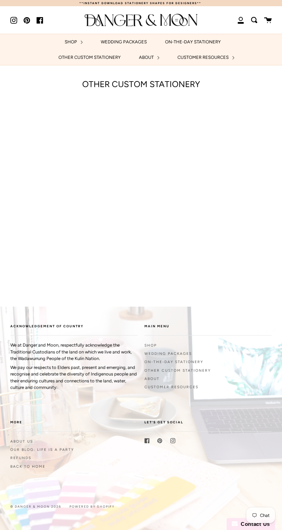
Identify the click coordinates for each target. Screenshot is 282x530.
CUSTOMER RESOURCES (203, 57)
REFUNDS (20, 458)
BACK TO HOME (27, 466)
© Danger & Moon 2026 (35, 506)
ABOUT (147, 57)
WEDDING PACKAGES (124, 41)
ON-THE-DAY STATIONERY (193, 41)
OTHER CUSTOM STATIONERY (89, 57)
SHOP (71, 41)
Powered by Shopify (92, 506)
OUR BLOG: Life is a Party (42, 449)
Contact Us (254, 524)
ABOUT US (21, 441)
